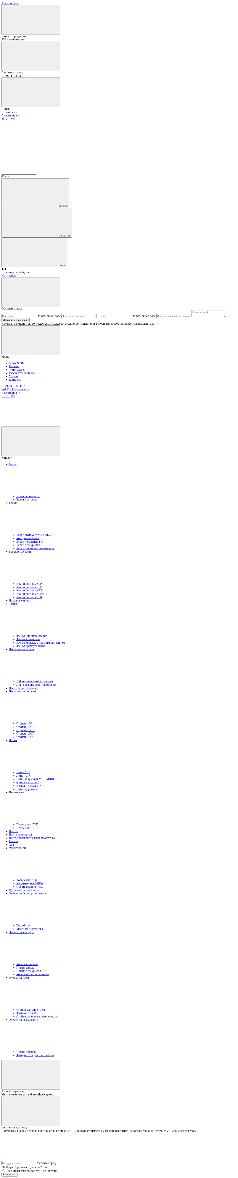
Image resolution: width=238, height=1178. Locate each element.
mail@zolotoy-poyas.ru (15, 389)
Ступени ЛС (24, 723)
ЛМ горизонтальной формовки (36, 684)
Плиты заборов (26, 1051)
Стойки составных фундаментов (37, 1016)
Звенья (13, 603)
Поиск (62, 265)
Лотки (13, 740)
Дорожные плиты (20, 600)
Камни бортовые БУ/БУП (32, 593)
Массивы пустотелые (30, 928)
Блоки (13, 502)
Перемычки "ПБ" (27, 824)
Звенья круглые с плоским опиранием (40, 642)
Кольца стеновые (27, 964)
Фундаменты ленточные (24, 890)
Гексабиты (23, 925)
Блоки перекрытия (28, 545)
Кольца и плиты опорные (32, 974)
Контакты (15, 379)
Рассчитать (9, 1174)
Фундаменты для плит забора (35, 1055)
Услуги (13, 376)
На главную (9, 275)
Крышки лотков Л (27, 782)
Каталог (63, 206)
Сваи (12, 844)
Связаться (64, 235)
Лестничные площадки (23, 688)
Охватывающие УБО (29, 886)
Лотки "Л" (23, 772)
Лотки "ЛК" (24, 775)
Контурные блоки (27, 538)
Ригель (13, 841)
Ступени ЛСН (25, 730)
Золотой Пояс (10, 3)
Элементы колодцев (21, 932)
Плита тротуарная (20, 834)
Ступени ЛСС (25, 736)
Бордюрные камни (21, 551)
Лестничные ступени (22, 691)
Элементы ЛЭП (19, 977)
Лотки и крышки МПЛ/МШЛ (35, 779)
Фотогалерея (17, 369)
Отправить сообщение (15, 320)
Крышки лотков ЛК (28, 785)
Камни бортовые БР (29, 583)
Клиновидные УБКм (29, 883)
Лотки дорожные (27, 789)
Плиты (13, 831)
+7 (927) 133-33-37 (13, 386)
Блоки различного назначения (35, 548)
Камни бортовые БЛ (29, 590)
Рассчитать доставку (22, 373)
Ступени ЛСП (25, 733)
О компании (17, 362)
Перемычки (16, 792)
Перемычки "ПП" (27, 827)
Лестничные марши (21, 649)
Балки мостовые (26, 499)
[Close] (30, 292)
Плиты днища (25, 967)
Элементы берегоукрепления (27, 893)
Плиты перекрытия (28, 970)
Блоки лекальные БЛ (29, 541)
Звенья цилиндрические (31, 635)
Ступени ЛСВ (25, 726)
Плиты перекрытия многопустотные (32, 837)
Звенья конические (28, 639)
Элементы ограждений (23, 1019)
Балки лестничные (28, 496)
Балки (13, 464)
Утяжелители (17, 847)
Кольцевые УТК (26, 880)
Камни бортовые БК (29, 597)
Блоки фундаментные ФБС (33, 534)
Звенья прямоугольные (30, 646)
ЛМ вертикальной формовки (34, 681)
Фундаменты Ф (26, 1013)
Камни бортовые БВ (29, 587)
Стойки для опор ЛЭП (30, 1009)
